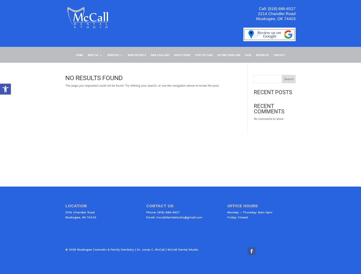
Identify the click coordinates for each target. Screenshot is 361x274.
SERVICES (113, 55)
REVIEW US (262, 55)
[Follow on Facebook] (251, 251)
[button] (5, 89)
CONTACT (279, 55)
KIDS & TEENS (182, 55)
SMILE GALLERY (160, 55)
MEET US (93, 55)
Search (289, 79)
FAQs (248, 55)
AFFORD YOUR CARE (228, 55)
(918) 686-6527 (282, 8)
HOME (79, 55)
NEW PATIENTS (137, 55)
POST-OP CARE (204, 55)
